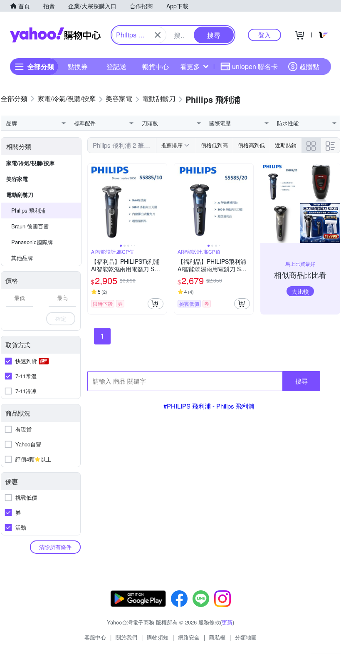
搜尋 (301, 381)
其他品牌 (22, 258)
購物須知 (157, 637)
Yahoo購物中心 (55, 35)
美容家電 (17, 179)
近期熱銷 (286, 145)
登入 (264, 34)
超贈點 (309, 66)
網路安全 (189, 637)
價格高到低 (251, 145)
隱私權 (217, 637)
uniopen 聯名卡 (255, 66)
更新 (227, 622)
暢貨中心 (155, 66)
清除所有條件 (55, 547)
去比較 (300, 291)
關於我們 (126, 637)
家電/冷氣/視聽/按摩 (30, 163)
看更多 (190, 66)
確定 (60, 318)
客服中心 (95, 637)
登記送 (116, 66)
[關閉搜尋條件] (158, 35)
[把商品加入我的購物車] (155, 303)
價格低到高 (214, 145)
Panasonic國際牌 (32, 242)
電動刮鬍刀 (19, 194)
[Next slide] (161, 203)
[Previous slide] (93, 203)
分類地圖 (246, 637)
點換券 (78, 66)
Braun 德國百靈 (30, 226)
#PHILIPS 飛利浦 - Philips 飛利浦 (209, 405)
